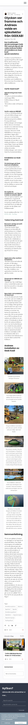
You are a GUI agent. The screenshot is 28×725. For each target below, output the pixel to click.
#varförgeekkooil (9, 620)
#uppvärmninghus (17, 615)
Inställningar (7, 723)
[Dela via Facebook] (5, 625)
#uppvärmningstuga (9, 617)
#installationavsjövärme (10, 606)
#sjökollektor (8, 615)
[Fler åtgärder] (23, 14)
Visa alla (22, 636)
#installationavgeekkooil (10, 612)
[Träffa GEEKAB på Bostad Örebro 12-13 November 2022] (14, 645)
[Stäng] (26, 714)
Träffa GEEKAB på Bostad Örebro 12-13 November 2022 (13, 654)
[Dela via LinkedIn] (12, 625)
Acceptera (20, 723)
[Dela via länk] (15, 625)
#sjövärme (20, 606)
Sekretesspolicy (9, 719)
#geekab (15, 609)
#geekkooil (7, 609)
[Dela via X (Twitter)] (8, 625)
